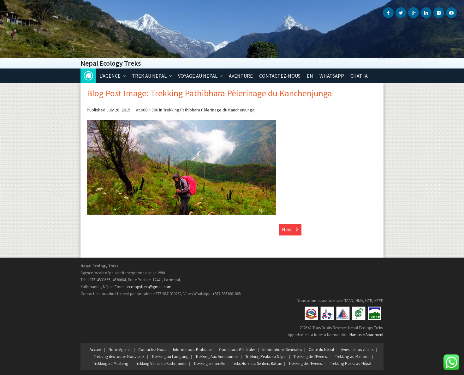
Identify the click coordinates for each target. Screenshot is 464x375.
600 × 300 (149, 110)
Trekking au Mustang (110, 363)
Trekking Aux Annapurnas (216, 356)
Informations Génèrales (282, 349)
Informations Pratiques (192, 349)
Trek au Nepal (149, 76)
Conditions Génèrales (237, 349)
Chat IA (359, 76)
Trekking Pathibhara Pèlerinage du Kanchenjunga (208, 110)
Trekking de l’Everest (311, 356)
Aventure (241, 76)
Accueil (88, 75)
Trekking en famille (209, 363)
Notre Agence (120, 349)
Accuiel (96, 349)
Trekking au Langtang (170, 356)
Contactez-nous (279, 76)
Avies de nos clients (357, 349)
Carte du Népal (321, 349)
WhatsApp (331, 76)
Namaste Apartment (366, 334)
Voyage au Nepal (197, 76)
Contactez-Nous (152, 349)
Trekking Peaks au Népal (266, 356)
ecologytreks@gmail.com (149, 286)
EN (310, 76)
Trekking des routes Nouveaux (119, 356)
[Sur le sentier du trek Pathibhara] (181, 167)
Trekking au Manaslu (352, 356)
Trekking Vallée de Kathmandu (161, 363)
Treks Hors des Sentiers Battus (257, 363)
